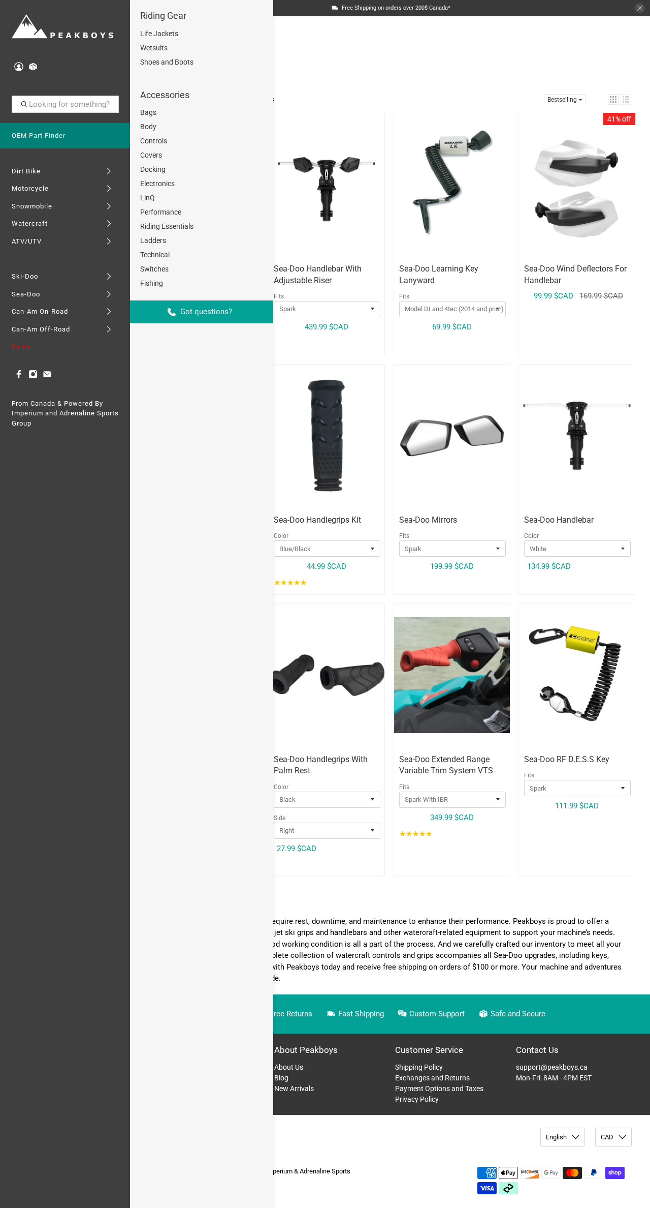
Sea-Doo (26, 294)
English (556, 1137)
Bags (148, 112)
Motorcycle (30, 188)
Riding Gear (163, 15)
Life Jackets (159, 33)
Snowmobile (32, 206)
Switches (154, 269)
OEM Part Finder (39, 135)
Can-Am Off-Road (41, 329)
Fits (279, 296)
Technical (155, 255)
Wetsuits (154, 48)
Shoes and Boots (166, 62)
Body (148, 127)
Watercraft (30, 223)
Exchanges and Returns (432, 1078)
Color (281, 535)
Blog (281, 1078)
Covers (151, 155)
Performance (160, 212)
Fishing (151, 283)
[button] (613, 99)
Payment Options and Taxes (439, 1088)
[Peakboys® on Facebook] (19, 376)
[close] (640, 8)
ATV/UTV (27, 241)
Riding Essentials (166, 226)
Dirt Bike (26, 171)
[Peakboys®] (62, 27)
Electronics (157, 183)
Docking (153, 169)
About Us (288, 1067)
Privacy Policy (417, 1099)
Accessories (164, 94)
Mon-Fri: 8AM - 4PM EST (554, 1078)
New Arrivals (294, 1088)
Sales (21, 346)
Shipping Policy (419, 1067)
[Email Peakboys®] (47, 376)
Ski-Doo (25, 276)
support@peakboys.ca (552, 1067)
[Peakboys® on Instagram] (33, 376)
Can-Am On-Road (40, 311)
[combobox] (65, 104)
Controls (153, 141)
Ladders (153, 240)
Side (279, 818)
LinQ (147, 198)
